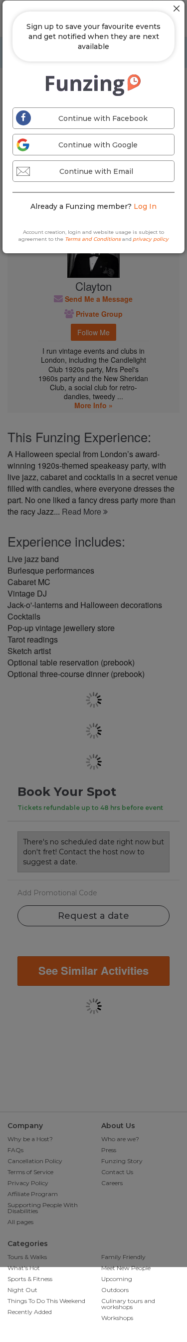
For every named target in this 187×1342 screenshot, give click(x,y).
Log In (145, 206)
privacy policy (151, 239)
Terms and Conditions (93, 239)
